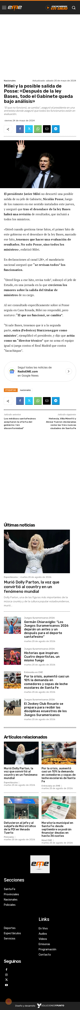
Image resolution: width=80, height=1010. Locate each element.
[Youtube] (6, 985)
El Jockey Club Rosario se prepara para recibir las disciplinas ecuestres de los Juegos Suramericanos (45, 709)
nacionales (25, 390)
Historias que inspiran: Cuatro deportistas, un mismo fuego (42, 656)
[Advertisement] (40, 46)
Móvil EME (47, 840)
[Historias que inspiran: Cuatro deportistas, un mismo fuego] (12, 656)
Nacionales (10, 81)
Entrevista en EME (33, 672)
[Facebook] (20, 129)
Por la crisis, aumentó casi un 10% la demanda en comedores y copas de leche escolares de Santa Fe (46, 682)
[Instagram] (6, 975)
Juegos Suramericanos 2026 (39, 618)
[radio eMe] (15, 7)
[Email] (47, 129)
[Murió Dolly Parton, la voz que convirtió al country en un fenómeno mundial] (37, 551)
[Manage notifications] (8, 1001)
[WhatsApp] (38, 129)
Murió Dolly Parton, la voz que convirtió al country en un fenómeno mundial (31, 587)
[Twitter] (29, 129)
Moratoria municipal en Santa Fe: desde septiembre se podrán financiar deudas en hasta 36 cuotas (57, 829)
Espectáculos (11, 577)
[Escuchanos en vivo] (56, 7)
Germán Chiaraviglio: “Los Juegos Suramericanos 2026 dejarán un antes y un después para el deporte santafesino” (46, 629)
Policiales (9, 837)
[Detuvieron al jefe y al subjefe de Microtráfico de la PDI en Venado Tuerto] (21, 807)
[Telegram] (56, 129)
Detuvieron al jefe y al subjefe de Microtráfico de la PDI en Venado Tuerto (20, 827)
